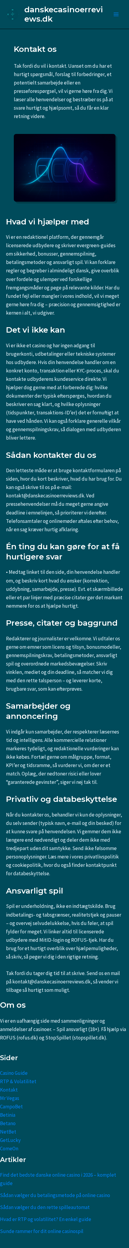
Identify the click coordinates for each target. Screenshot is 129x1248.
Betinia (7, 1115)
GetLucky (10, 1140)
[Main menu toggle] (116, 14)
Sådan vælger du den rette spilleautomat (45, 1207)
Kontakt (9, 1089)
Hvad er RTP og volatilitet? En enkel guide (45, 1219)
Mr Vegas (9, 1098)
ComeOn (9, 1148)
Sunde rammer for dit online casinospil (41, 1231)
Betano (8, 1123)
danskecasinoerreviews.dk (63, 14)
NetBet (8, 1131)
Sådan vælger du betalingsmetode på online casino (55, 1195)
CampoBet (11, 1106)
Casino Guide (14, 1073)
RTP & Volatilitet (18, 1081)
